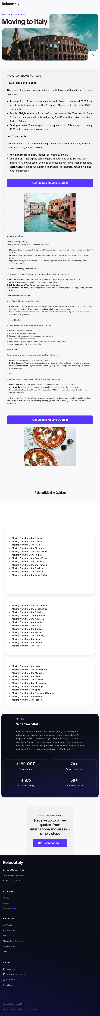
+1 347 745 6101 (13, 880)
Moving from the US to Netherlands (29, 605)
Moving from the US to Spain (26, 689)
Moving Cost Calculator (13, 941)
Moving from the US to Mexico (27, 676)
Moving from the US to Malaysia (28, 673)
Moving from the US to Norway (27, 571)
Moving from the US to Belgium (27, 538)
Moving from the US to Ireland (27, 642)
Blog (5, 952)
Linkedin (9, 985)
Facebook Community (15, 974)
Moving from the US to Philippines (29, 683)
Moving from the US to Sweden (27, 612)
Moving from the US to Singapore (28, 548)
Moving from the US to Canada (27, 629)
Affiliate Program (10, 930)
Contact (6, 903)
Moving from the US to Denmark (28, 561)
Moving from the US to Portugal (27, 686)
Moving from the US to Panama (27, 679)
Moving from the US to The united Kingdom (33, 693)
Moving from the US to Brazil (26, 625)
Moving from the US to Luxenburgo (29, 669)
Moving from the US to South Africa (29, 609)
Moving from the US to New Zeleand (30, 551)
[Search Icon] (93, 55)
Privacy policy (9, 1009)
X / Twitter (10, 980)
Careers (6, 908)
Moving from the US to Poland (27, 696)
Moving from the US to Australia (28, 619)
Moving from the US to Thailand (27, 568)
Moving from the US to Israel (26, 544)
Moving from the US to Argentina (28, 615)
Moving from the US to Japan (26, 666)
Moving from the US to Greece (27, 541)
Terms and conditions (27, 1009)
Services (6, 936)
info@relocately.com (15, 875)
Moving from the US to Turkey (27, 555)
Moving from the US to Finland (27, 632)
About (6, 898)
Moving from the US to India (26, 639)
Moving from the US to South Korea (29, 558)
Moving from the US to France (27, 699)
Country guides (9, 946)
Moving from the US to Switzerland (29, 565)
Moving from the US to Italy (25, 645)
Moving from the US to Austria (27, 622)
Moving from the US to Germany (28, 635)
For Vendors (8, 925)
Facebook (10, 969)
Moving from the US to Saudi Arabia (29, 575)
